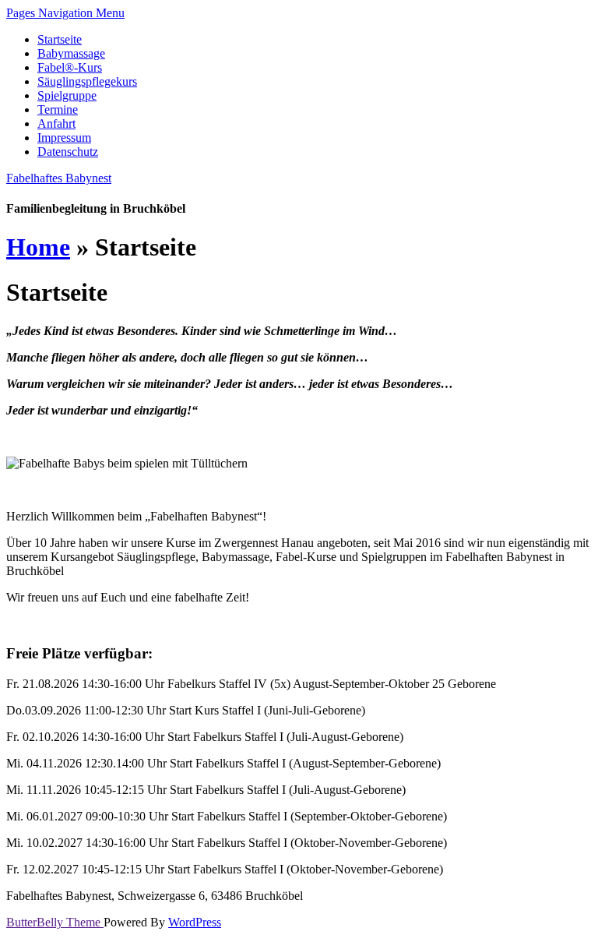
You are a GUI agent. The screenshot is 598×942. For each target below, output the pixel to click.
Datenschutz (67, 151)
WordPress (194, 922)
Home (38, 247)
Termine (57, 109)
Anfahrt (56, 123)
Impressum (64, 137)
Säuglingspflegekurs (87, 81)
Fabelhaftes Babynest (58, 178)
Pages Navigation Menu (65, 12)
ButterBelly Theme (55, 922)
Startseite (59, 39)
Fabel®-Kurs (69, 67)
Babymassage (71, 53)
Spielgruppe (67, 95)
